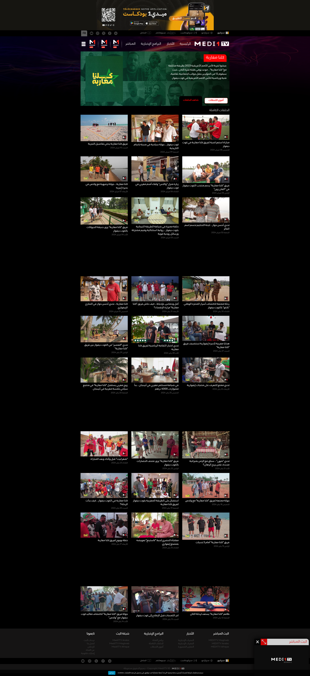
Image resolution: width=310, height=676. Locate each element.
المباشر (130, 43)
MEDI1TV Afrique (220, 647)
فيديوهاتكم (161, 32)
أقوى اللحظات (156, 647)
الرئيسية (185, 43)
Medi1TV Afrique (120, 647)
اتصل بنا (91, 643)
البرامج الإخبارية (151, 43)
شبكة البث (122, 633)
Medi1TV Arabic (120, 640)
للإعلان (91, 647)
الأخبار (170, 43)
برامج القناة (157, 640)
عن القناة (90, 650)
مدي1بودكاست (187, 32)
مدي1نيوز (221, 32)
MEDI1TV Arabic (220, 643)
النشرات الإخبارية (186, 640)
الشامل (143, 32)
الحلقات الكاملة (156, 643)
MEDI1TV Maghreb (219, 640)
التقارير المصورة (186, 647)
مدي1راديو (205, 32)
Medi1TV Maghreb (119, 643)
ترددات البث (89, 640)
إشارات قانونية (88, 653)
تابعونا (91, 633)
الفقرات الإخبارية (186, 643)
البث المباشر (221, 633)
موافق (111, 672)
